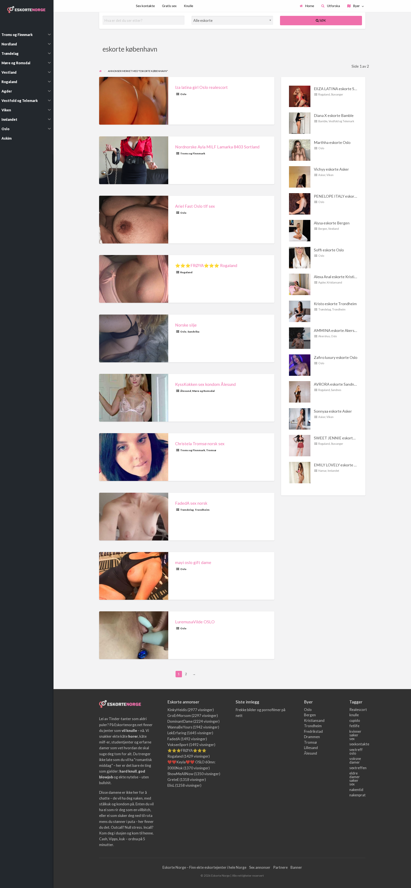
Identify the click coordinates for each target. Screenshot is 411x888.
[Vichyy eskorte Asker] (299, 176)
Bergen (322, 228)
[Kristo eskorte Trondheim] (299, 310)
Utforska (333, 6)
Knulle (188, 6)
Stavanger (337, 94)
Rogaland (186, 272)
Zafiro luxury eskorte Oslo (335, 357)
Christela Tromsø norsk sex (200, 443)
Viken (330, 175)
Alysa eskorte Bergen (332, 223)
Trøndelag (187, 509)
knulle (354, 715)
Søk (322, 20)
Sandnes (336, 390)
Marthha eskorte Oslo (332, 142)
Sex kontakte (145, 6)
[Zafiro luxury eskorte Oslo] (299, 364)
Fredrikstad (308, 731)
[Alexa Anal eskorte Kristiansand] (299, 284)
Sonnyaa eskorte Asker (333, 411)
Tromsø (211, 450)
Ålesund (185, 391)
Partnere (280, 867)
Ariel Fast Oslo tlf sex (195, 206)
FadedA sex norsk (191, 503)
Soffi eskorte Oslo (329, 250)
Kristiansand (334, 282)
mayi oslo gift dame (193, 562)
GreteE (173, 779)
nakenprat (354, 795)
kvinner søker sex (354, 735)
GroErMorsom (179, 715)
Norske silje (186, 324)
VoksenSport (177, 744)
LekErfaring (176, 733)
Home (309, 6)
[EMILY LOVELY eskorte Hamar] (299, 472)
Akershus (324, 336)
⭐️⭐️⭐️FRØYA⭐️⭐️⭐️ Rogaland (206, 265)
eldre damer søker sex (354, 778)
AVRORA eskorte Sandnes (336, 384)
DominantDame (180, 721)
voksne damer (354, 760)
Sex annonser (259, 867)
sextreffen (354, 768)
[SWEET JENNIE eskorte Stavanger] (299, 445)
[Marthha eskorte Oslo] (299, 149)
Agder (322, 282)
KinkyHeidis (177, 709)
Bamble (323, 121)
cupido (354, 720)
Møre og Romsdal (203, 391)
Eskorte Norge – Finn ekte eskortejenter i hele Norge (204, 867)
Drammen (308, 737)
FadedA (173, 739)
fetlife (354, 726)
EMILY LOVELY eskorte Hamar (339, 465)
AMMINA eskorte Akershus (337, 330)
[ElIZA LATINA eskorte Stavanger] (299, 95)
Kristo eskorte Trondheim (335, 303)
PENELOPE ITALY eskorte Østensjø (344, 196)
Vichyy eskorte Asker (331, 169)
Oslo (183, 94)
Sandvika (193, 331)
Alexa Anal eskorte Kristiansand (340, 276)
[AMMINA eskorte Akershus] (299, 337)
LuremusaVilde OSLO (195, 621)
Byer (356, 6)
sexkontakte (354, 744)
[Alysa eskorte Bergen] (299, 230)
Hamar (322, 470)
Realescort (354, 709)
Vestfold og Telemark (341, 121)
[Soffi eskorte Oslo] (299, 257)
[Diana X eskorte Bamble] (299, 122)
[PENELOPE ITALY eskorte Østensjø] (299, 203)
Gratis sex (169, 6)
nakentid (354, 789)
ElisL (170, 785)
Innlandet (333, 470)
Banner (296, 867)
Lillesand (308, 747)
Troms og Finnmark (192, 153)
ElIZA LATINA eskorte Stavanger (341, 88)
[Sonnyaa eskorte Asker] (299, 418)
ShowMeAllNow (180, 774)
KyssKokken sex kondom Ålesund (205, 384)
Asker (321, 175)
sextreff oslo (354, 751)
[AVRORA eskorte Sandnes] (299, 391)
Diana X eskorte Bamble (334, 115)
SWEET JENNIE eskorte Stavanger (343, 438)
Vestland (333, 228)
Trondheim (202, 509)
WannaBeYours (179, 727)
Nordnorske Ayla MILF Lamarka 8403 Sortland (217, 146)
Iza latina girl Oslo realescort (201, 87)
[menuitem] (307, 6)
